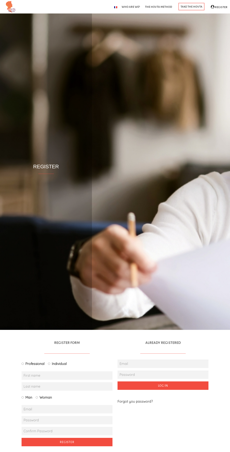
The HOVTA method (158, 6)
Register (220, 7)
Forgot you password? (135, 401)
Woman (46, 397)
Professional (35, 364)
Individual (59, 364)
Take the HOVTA (191, 6)
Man (28, 397)
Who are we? (131, 6)
